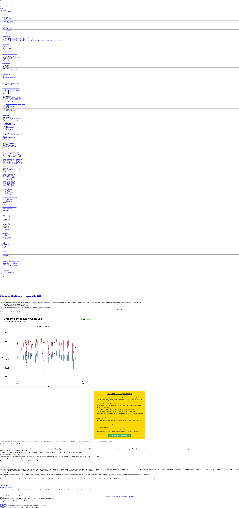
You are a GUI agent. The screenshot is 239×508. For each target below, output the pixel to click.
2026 (7, 97)
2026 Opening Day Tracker (7, 201)
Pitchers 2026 (10, 143)
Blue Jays (4, 155)
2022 (11, 83)
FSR (11, 265)
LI (13, 267)
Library (3, 243)
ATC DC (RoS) (5, 60)
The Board (4, 204)
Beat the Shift (27, 33)
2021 (13, 83)
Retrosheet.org (3, 506)
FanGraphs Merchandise (7, 12)
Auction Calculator (6, 19)
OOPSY (4, 49)
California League (7, 121)
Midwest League (7, 120)
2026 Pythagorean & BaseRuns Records (10, 89)
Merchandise (5, 248)
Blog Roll (4, 25)
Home (11, 145)
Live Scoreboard (5, 77)
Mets (4, 164)
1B (7, 169)
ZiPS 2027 (4, 66)
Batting (3, 115)
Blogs (3, 256)
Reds (10, 167)
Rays (4, 157)
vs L (6, 145)
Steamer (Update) (12, 58)
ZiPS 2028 (9, 66)
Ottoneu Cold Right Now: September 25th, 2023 (20, 296)
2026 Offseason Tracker (7, 200)
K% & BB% (13, 261)
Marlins (4, 163)
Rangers (18, 160)
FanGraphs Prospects (6, 30)
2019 (18, 83)
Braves (4, 162)
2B (9, 169)
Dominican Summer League (9, 124)
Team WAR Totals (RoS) (7, 153)
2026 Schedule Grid (6, 193)
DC (8, 155)
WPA (12, 267)
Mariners (18, 159)
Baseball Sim (5, 233)
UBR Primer (7, 267)
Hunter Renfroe (3, 443)
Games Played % (14, 69)
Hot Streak (4, 235)
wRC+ (7, 261)
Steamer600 (4, 53)
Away (14, 145)
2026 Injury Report (6, 190)
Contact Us (113, 496)
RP (8, 170)
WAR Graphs (5, 138)
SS (10, 169)
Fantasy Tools (5, 255)
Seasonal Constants (6, 270)
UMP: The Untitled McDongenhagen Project (32, 40)
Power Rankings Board (7, 238)
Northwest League (24, 120)
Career (19, 97)
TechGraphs (25, 38)
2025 (3, 83)
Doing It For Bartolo (52, 40)
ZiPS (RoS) (4, 57)
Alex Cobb (2, 454)
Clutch (16, 267)
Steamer (4, 45)
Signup (3, 22)
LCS (12, 133)
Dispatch (15, 39)
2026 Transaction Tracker (7, 192)
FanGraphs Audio (13, 40)
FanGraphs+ (30, 38)
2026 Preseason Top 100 (7, 229)
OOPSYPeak (5, 54)
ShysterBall (23, 39)
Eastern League (7, 119)
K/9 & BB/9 (12, 263)
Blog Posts (10, 22)
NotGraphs (20, 38)
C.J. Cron (2, 472)
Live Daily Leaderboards (7, 78)
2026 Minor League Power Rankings (9, 197)
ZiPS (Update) (10, 57)
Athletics (18, 157)
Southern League (14, 119)
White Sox (11, 160)
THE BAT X (9, 48)
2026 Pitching (11, 127)
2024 (6, 83)
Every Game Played (6, 69)
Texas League (21, 119)
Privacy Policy (131, 496)
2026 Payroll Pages (6, 191)
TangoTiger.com (3, 504)
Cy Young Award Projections (8, 72)
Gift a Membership (6, 13)
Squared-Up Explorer (6, 239)
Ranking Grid (8, 102)
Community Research (6, 36)
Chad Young (3, 299)
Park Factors (4, 245)
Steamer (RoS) (5, 58)
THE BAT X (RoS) (14, 61)
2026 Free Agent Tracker (7, 199)
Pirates (10, 166)
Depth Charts (5, 46)
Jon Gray (2, 476)
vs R (9, 145)
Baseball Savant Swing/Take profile (56, 449)
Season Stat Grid (5, 107)
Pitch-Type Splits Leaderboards (8, 106)
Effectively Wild (9, 28)
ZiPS (3, 44)
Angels (17, 155)
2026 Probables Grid (6, 194)
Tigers (10, 157)
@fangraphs (107, 496)
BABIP (8, 263)
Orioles (4, 156)
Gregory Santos (3, 311)
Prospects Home (5, 203)
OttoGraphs (59, 40)
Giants (17, 164)
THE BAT (4, 48)
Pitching (7, 115)
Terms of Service (124, 496)
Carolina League (14, 121)
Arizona (6, 123)
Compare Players (15, 102)
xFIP (5, 263)
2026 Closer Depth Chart (7, 189)
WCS (18, 133)
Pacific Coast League (18, 118)
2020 (16, 83)
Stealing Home (45, 40)
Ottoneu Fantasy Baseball (7, 21)
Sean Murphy (2, 467)
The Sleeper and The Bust (11, 33)
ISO (10, 261)
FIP (3, 263)
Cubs (10, 164)
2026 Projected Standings (7, 86)
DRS (9, 265)
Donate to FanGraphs (6, 14)
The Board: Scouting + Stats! (8, 205)
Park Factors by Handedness (8, 272)
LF (14, 169)
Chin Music (20, 40)
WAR (3, 267)
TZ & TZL (15, 265)
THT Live (11, 39)
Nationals (4, 166)
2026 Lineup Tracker (6, 195)
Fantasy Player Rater (6, 18)
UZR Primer (4, 265)
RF (17, 169)
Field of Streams (20, 33)
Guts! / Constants (5, 244)
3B (12, 169)
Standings (4, 253)
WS (9, 133)
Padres (17, 166)
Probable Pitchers (13, 77)
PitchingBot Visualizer (6, 237)
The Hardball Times (13, 38)
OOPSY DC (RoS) (6, 63)
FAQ (7, 22)
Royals (10, 156)
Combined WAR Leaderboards (8, 137)
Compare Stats (22, 102)
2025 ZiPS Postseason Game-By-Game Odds (11, 90)
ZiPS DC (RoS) (17, 57)
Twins (10, 159)
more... (18, 261)
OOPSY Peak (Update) (12, 54)
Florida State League (22, 121)
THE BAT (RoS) (5, 61)
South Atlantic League (15, 120)
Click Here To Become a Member (119, 435)
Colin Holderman (3, 458)
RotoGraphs (4, 32)
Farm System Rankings (7, 208)
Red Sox (4, 159)
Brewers (11, 162)
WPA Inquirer (5, 140)
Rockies (18, 167)
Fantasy (19, 39)
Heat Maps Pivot (5, 234)
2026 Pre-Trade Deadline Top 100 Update (10, 230)
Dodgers (18, 163)
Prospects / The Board (6, 251)
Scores (3, 252)
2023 (8, 83)
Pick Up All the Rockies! (5, 485)
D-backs (18, 162)
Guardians (11, 155)
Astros (17, 156)
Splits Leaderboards (6, 105)
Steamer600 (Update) (12, 53)
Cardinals (11, 163)
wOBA (3, 261)
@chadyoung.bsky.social (86, 489)
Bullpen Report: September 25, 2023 (7, 487)
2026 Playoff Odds (6, 88)
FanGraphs (4, 27)
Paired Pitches (5, 236)
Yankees (4, 160)
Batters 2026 (4, 143)
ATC (3, 47)
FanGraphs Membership (7, 11)
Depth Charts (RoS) (6, 59)
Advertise (118, 496)
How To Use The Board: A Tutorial (9, 207)
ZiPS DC (7, 44)
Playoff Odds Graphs (14, 88)
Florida (10, 123)
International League (9, 118)
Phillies (4, 167)
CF (15, 169)
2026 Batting (5, 127)
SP (6, 170)
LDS (15, 133)
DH (19, 169)
